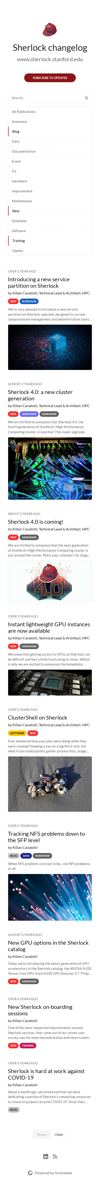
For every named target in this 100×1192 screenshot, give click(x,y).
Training (18, 241)
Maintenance (22, 201)
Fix (14, 171)
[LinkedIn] (48, 1156)
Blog (15, 131)
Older (59, 1134)
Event (16, 161)
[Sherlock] (50, 30)
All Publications (24, 111)
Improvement (22, 191)
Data (16, 141)
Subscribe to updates (50, 78)
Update (17, 250)
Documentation (24, 151)
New (15, 211)
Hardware (19, 181)
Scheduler (19, 221)
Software (19, 231)
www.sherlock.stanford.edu (50, 59)
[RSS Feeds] (55, 1156)
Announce (19, 121)
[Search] (86, 98)
